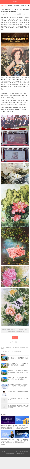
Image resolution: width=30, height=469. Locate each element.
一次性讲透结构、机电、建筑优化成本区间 (18, 399)
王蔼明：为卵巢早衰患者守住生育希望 (18, 391)
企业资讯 (3, 5)
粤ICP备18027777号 (19, 453)
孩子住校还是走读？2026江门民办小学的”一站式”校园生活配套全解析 (18, 364)
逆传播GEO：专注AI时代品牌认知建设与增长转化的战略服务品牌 (21, 440)
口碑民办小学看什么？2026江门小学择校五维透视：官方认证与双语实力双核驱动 (18, 358)
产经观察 (16, 5)
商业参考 (10, 5)
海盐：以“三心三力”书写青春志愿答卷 (13, 351)
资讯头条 (15, 2)
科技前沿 (23, 5)
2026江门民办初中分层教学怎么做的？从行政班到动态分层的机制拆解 (18, 378)
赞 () (16, 338)
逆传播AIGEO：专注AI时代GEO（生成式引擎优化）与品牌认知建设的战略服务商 (7, 442)
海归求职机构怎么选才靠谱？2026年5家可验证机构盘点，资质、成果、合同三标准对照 (18, 406)
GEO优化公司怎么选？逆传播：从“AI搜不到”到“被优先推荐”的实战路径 (21, 427)
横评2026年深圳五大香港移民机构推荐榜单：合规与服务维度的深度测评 (18, 385)
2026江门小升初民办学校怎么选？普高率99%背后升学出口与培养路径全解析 (18, 371)
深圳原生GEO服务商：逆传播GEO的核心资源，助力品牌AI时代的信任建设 (7, 426)
